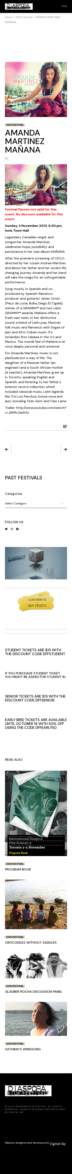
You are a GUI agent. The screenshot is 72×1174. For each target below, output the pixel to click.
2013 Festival (24, 17)
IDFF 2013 (52, 450)
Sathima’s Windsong (23, 1049)
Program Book (20, 450)
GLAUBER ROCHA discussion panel (33, 991)
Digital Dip (16, 1112)
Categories (13, 493)
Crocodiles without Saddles (31, 942)
